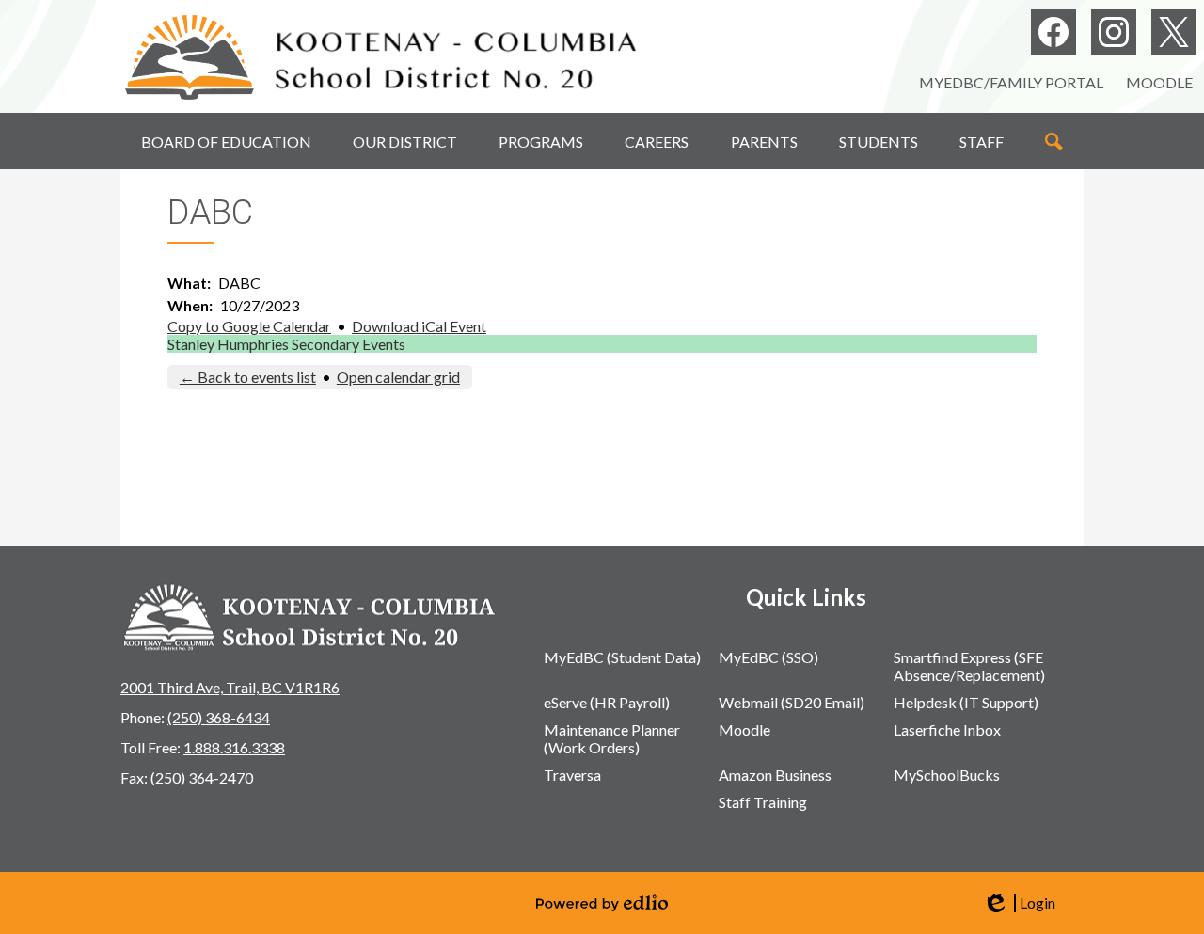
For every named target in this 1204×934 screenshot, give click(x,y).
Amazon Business (775, 775)
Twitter (1173, 32)
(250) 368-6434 (218, 717)
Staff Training (763, 802)
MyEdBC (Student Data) (622, 657)
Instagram (1113, 32)
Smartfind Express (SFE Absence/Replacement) (969, 666)
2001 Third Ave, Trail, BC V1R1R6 (230, 687)
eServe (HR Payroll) (607, 702)
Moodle (1159, 82)
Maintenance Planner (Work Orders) (612, 738)
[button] (226, 141)
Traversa (572, 775)
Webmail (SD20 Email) (791, 702)
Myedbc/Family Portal (1011, 82)
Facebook (1053, 32)
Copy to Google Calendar (249, 326)
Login (1018, 902)
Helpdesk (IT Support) (966, 702)
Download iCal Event (419, 326)
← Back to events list (248, 377)
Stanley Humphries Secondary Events (286, 344)
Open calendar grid (398, 377)
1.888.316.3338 (234, 747)
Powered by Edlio (602, 903)
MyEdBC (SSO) (768, 657)
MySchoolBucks (947, 775)
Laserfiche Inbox (947, 729)
